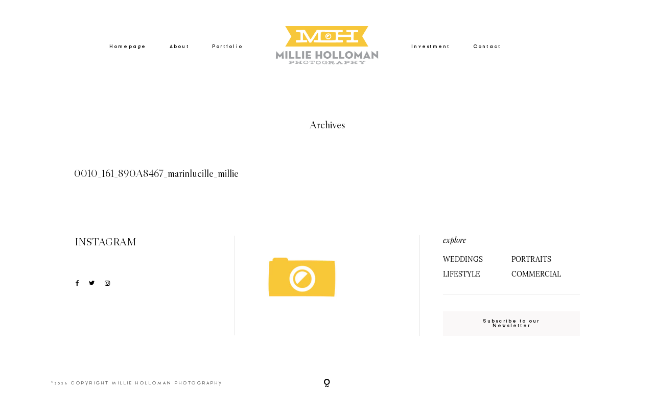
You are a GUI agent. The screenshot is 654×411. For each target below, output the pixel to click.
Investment (430, 46)
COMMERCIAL (536, 274)
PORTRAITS (531, 259)
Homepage (128, 46)
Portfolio (227, 46)
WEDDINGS (463, 259)
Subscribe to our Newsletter (511, 323)
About (179, 46)
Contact (487, 46)
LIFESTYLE (461, 274)
